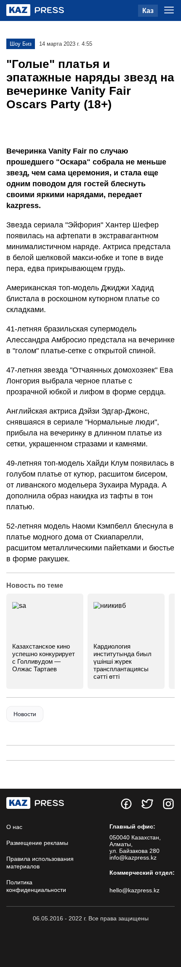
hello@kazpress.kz (134, 890)
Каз (148, 10)
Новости (24, 714)
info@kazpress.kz (133, 857)
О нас (14, 827)
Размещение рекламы (37, 842)
